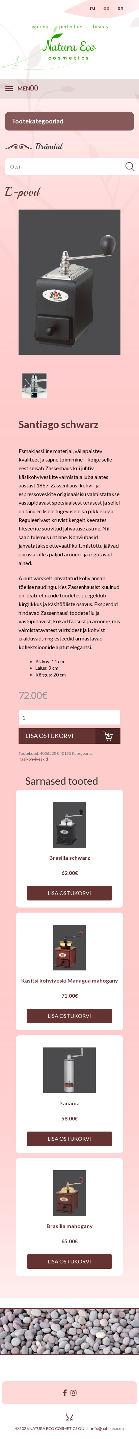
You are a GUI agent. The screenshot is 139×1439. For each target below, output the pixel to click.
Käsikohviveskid (33, 759)
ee (106, 7)
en (120, 7)
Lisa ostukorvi (69, 893)
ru (92, 7)
